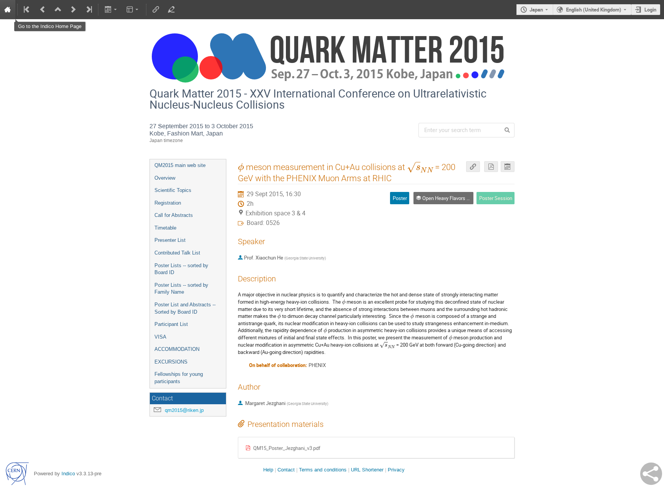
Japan (536, 9)
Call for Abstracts (173, 215)
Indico (68, 473)
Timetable (165, 228)
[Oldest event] (27, 9)
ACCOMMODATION (176, 349)
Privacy (396, 469)
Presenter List (170, 240)
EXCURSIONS (171, 362)
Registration (167, 203)
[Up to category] (58, 9)
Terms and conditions (323, 469)
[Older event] (42, 9)
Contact (286, 469)
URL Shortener (367, 469)
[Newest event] (88, 9)
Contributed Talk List (177, 253)
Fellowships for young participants (178, 377)
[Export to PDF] (491, 166)
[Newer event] (73, 9)
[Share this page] (651, 473)
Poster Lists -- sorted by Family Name (181, 288)
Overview (164, 178)
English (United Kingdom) (593, 9)
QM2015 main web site (180, 165)
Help (268, 469)
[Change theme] (133, 9)
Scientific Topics (172, 190)
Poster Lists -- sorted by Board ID (181, 269)
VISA (160, 337)
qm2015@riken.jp (184, 410)
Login (650, 9)
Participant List (171, 324)
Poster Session (495, 198)
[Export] (111, 9)
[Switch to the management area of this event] (171, 9)
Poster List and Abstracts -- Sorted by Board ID (185, 308)
